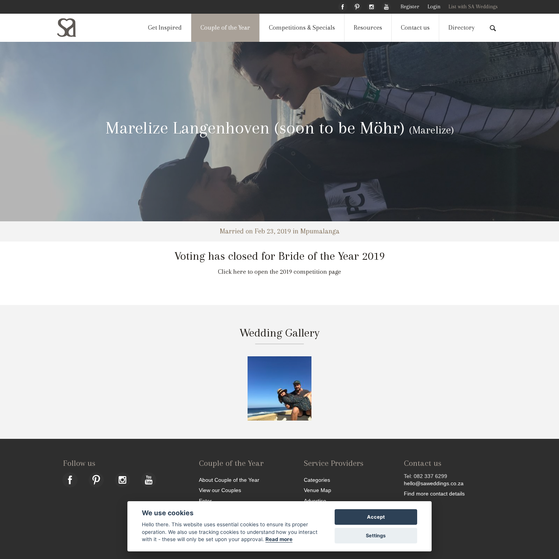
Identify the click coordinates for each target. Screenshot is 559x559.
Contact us (415, 27)
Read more (278, 539)
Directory (461, 27)
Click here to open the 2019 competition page (279, 271)
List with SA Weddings (473, 7)
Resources (368, 27)
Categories (317, 480)
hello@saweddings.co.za (434, 483)
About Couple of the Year (229, 480)
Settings (376, 535)
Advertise (315, 500)
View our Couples (220, 490)
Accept (376, 517)
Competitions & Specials (302, 27)
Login (433, 7)
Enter (205, 500)
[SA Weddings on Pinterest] (357, 5)
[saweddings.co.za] (72, 27)
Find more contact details (434, 493)
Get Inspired (165, 27)
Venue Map (317, 490)
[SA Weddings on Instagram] (371, 5)
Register (409, 7)
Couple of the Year (225, 27)
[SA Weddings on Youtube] (386, 5)
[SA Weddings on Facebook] (342, 5)
